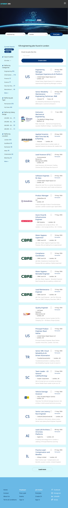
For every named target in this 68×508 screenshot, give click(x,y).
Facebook (57, 490)
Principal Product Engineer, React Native (42, 331)
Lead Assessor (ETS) (43, 154)
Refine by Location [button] (6, 135)
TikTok (55, 500)
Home (5, 490)
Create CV (38, 496)
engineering (8, 49)
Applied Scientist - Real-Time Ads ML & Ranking (42, 136)
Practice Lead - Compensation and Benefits (43, 452)
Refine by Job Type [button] (7, 99)
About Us (6, 496)
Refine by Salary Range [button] (8, 113)
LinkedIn (57, 496)
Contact (6, 493)
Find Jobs (56, 34)
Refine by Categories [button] (6, 66)
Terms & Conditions (10, 500)
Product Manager (42, 195)
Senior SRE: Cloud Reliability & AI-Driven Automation (43, 353)
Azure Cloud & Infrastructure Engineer (41, 217)
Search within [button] (8, 57)
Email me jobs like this (28, 52)
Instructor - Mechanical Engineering (40, 114)
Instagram (57, 493)
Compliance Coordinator (40, 254)
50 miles (7, 60)
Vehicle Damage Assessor (42, 393)
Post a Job (22, 493)
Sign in (21, 500)
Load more (42, 469)
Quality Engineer (42, 308)
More (5, 93)
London (7, 52)
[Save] (51, 70)
